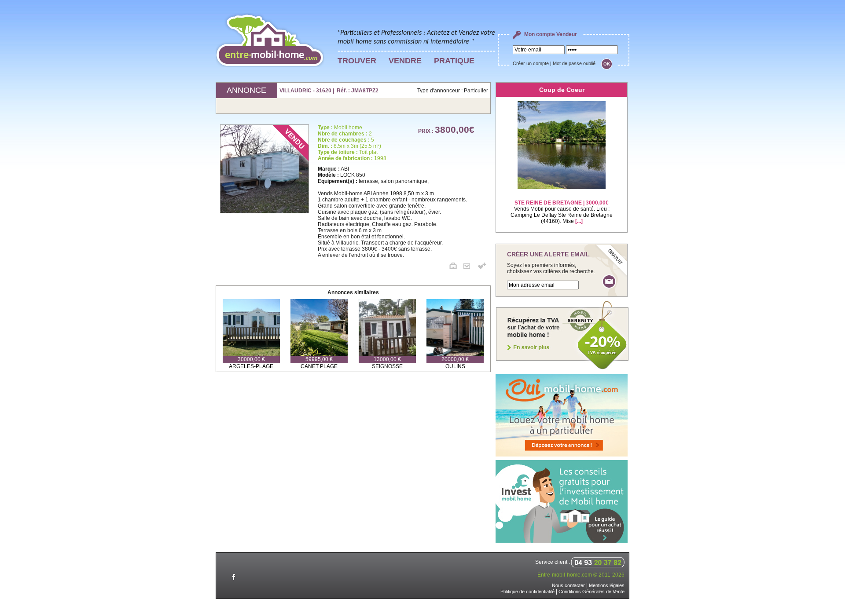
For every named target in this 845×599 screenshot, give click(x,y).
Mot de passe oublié (574, 63)
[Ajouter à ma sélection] (482, 267)
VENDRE (405, 60)
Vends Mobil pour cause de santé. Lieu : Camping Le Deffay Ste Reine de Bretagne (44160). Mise (562, 212)
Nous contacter (568, 585)
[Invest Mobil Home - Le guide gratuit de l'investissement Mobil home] (562, 541)
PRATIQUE (454, 60)
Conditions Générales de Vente (591, 591)
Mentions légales (607, 585)
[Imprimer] (456, 267)
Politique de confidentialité (527, 591)
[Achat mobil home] (562, 368)
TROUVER (357, 60)
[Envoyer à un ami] (470, 267)
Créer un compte (531, 63)
